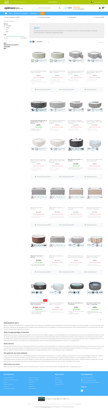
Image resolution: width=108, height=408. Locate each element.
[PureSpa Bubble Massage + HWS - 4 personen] (38, 57)
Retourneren (6, 386)
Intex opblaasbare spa (83, 358)
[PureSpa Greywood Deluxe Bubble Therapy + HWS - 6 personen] (57, 106)
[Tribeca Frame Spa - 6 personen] (57, 242)
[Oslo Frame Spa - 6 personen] (38, 193)
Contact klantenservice (9, 378)
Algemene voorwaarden (34, 380)
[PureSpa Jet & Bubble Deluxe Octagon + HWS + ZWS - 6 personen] (95, 106)
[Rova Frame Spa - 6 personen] (38, 242)
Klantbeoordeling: (91, 89)
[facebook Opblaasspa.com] (82, 390)
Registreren (57, 378)
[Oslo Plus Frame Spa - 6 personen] (57, 193)
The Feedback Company (46, 407)
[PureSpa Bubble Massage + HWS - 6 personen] (57, 57)
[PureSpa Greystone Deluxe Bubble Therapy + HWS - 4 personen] (76, 57)
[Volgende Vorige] (103, 43)
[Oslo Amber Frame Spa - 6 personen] (76, 193)
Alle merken (8, 26)
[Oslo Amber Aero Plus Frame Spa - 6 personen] (95, 193)
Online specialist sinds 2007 (67, 89)
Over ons (31, 384)
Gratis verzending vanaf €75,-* (44, 89)
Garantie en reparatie (33, 378)
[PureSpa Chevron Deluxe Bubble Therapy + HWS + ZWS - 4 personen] (38, 145)
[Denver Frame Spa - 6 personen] (76, 145)
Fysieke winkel (32, 386)
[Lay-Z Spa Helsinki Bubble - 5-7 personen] (95, 242)
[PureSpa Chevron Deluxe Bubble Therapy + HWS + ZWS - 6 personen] (57, 145)
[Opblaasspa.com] (6, 2)
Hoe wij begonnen (33, 388)
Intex (7, 30)
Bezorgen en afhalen (8, 384)
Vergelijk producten (59, 384)
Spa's (13, 21)
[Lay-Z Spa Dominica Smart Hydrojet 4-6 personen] (76, 242)
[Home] (6, 13)
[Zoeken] (60, 8)
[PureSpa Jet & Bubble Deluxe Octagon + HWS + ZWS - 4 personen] (76, 106)
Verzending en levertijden (9, 388)
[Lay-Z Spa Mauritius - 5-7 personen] (76, 289)
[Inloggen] (100, 8)
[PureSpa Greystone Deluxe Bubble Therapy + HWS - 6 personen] (95, 57)
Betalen (5, 382)
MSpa (7, 32)
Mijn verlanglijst (58, 382)
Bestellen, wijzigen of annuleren (11, 380)
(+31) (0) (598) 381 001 (88, 378)
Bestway (7, 28)
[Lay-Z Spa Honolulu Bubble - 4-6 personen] (57, 289)
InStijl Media (78, 404)
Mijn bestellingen (59, 380)
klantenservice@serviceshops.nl (90, 380)
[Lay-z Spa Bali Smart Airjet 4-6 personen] (95, 145)
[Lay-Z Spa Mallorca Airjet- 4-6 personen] (38, 289)
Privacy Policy (32, 382)
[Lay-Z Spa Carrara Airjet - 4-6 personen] (95, 289)
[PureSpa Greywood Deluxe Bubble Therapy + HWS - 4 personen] (38, 106)
